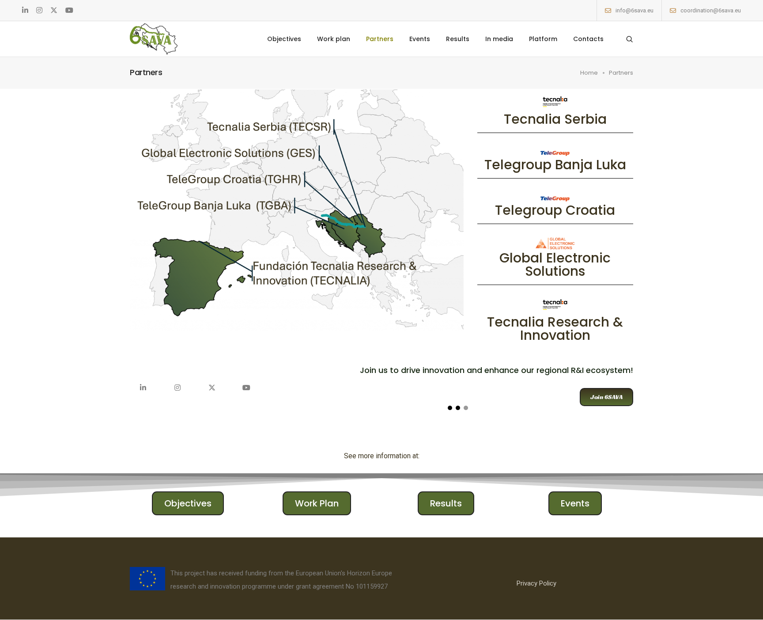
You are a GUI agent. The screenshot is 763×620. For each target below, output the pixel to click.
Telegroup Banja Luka (555, 164)
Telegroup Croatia (555, 210)
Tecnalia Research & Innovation (555, 328)
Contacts (588, 38)
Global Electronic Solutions (555, 264)
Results (457, 38)
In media (499, 38)
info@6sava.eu (634, 10)
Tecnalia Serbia (555, 119)
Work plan (333, 38)
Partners (379, 38)
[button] (606, 397)
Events (419, 38)
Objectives (284, 38)
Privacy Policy (536, 583)
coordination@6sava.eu (710, 10)
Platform (543, 38)
